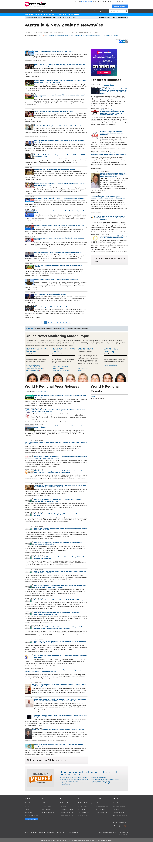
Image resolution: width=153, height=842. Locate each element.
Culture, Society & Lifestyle (41, 405)
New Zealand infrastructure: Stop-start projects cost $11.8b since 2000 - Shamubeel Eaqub (60, 155)
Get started (75, 14)
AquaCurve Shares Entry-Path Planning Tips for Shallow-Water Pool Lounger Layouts (58, 745)
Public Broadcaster (43, 275)
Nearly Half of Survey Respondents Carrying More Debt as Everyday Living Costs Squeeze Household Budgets (60, 457)
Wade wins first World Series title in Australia (50, 294)
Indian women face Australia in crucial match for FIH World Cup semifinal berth (60, 211)
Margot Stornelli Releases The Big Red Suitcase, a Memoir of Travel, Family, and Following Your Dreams (59, 685)
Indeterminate (43, 136)
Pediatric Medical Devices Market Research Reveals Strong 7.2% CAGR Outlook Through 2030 (59, 557)
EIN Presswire (82, 369)
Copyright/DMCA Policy (46, 832)
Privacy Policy (61, 832)
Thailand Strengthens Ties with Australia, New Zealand (53, 52)
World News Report (32, 370)
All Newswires (46, 802)
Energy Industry (123, 251)
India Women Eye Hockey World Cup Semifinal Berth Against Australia (59, 225)
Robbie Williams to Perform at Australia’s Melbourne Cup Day (56, 279)
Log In (126, 1)
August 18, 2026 (100, 130)
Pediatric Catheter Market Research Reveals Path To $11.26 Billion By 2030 (60, 600)
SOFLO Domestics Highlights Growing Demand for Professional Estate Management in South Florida (56, 443)
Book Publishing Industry (41, 466)
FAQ (97, 802)
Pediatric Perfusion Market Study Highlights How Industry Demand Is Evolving (59, 514)
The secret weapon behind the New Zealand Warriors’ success (56, 307)
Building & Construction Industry (108, 148)
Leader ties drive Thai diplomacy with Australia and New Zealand (57, 126)
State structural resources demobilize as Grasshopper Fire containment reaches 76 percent (109, 153)
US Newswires (46, 809)
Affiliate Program (83, 806)
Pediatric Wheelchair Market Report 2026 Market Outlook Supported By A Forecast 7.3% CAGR (60, 529)
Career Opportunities (120, 815)
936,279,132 (64, 328)
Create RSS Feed (57, 368)
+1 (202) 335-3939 (86, 1)
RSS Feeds (81, 809)
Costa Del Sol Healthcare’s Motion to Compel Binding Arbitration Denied (58, 729)
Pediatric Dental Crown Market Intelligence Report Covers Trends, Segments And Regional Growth (58, 613)
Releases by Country (66, 812)
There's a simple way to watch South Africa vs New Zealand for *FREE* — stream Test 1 (60, 95)
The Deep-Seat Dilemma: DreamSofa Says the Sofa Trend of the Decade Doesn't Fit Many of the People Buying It (60, 486)
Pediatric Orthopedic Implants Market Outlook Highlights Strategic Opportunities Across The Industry (58, 500)
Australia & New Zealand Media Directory (88, 35)
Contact (118, 1)
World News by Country (33, 365)
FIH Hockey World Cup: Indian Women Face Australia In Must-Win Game (59, 198)
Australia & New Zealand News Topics (61, 35)
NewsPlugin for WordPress (61, 370)
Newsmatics (110, 832)
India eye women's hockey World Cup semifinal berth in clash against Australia (59, 238)
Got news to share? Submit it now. (109, 259)
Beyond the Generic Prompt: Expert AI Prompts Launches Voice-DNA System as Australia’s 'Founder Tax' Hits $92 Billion (114, 91)
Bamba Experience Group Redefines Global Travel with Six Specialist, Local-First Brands (58, 426)
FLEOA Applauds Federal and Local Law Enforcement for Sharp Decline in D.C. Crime (60, 656)
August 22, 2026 (34, 682)
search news (30, 328)
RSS (114, 17)
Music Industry (38, 725)
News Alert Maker (83, 815)
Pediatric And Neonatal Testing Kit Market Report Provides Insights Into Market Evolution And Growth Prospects (60, 586)
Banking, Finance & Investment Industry (110, 231)
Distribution (28, 812)
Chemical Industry (49, 509)
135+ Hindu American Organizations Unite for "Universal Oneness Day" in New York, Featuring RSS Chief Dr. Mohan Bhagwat (60, 471)
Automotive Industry (39, 452)
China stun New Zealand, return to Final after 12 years (53, 111)
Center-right (35, 206)
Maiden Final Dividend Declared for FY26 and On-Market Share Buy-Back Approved (113, 218)
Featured (63, 806)
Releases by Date (65, 819)
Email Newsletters (123, 17)
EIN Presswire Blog (119, 806)
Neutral (38, 90)
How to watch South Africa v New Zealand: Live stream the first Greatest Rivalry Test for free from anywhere (60, 81)
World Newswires (47, 806)
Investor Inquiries (118, 812)
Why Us (27, 806)
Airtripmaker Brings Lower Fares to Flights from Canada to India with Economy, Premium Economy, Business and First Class (113, 112)
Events (80, 370)
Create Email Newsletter (60, 366)
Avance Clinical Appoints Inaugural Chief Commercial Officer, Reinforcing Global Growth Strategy (113, 174)
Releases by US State (67, 815)
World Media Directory (105, 17)
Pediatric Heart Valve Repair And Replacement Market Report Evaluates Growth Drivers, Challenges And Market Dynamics (60, 627)
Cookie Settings (73, 832)
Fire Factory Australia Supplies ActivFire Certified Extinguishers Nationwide (111, 133)
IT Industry (113, 105)
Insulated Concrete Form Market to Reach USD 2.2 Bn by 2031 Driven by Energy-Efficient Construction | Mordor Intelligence (53, 670)
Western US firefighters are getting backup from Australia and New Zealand (58, 265)
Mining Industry (123, 231)
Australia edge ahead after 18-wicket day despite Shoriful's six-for (58, 252)
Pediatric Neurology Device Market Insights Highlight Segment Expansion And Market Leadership (60, 571)
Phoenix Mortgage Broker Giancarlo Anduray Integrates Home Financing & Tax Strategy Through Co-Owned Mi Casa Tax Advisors (60, 699)
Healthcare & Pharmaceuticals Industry (62, 421)
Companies (37, 437)
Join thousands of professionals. (81, 772)
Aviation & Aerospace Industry (108, 126)
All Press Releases (65, 802)
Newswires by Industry (110, 35)
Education (117, 126)
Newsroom (116, 809)
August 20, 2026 (100, 87)
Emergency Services (39, 665)
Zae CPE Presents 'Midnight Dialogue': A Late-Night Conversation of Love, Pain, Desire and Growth (60, 716)
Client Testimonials (101, 812)
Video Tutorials (100, 809)
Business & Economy (106, 105)
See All (112, 85)
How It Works (29, 802)
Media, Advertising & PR (50, 665)
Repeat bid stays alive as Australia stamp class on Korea (54, 169)
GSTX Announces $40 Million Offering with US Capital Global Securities (113, 236)
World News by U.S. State (34, 367)
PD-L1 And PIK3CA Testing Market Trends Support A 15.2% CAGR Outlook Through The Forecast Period (60, 642)
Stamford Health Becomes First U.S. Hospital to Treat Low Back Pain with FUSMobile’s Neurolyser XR (58, 410)
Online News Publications (34, 368)
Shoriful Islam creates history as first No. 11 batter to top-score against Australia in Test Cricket (59, 184)
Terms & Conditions (31, 832)
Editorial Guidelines (102, 806)
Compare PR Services (31, 815)
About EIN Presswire (119, 802)
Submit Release (120, 6)
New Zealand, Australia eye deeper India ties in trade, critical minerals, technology (59, 141)
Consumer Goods (39, 754)
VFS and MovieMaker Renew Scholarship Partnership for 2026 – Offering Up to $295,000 (60, 396)
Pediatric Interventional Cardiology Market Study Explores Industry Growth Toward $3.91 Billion (58, 543)
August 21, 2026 (100, 108)
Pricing (104, 1)
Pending (44, 60)
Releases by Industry (66, 809)
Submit (106, 85)
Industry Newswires (48, 812)
